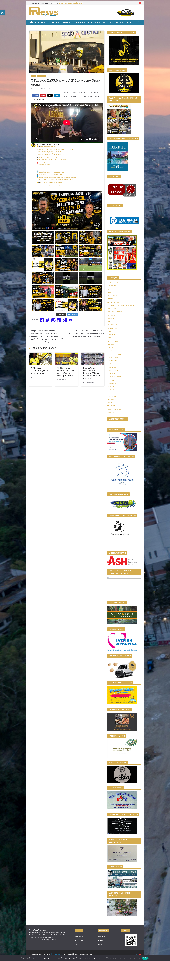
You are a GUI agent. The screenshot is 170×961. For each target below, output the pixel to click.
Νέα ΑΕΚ (100, 944)
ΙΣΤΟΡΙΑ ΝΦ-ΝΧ (40, 22)
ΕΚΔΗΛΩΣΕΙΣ (111, 315)
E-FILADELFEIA (112, 286)
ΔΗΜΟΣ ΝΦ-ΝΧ (112, 309)
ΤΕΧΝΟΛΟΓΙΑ (111, 406)
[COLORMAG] (37, 930)
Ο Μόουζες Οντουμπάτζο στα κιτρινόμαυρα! (39, 370)
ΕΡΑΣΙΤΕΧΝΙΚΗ (112, 328)
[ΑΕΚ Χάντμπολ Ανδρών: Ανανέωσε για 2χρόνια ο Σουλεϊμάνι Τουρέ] (66, 354)
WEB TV (118, 22)
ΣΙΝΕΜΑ (110, 403)
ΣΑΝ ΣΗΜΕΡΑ (111, 399)
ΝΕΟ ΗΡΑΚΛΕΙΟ (112, 360)
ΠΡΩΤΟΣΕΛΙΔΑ (112, 396)
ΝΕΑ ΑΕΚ (65, 22)
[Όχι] (168, 958)
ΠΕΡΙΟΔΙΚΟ (107, 22)
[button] (2, 12)
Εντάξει (145, 958)
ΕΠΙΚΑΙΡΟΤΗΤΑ (93, 22)
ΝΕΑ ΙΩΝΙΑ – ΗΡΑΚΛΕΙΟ (114, 354)
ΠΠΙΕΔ (109, 393)
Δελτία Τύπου (79, 944)
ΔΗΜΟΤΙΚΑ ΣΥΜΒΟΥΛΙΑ (115, 312)
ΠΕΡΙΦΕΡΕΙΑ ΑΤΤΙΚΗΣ (114, 377)
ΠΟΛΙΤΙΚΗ (110, 386)
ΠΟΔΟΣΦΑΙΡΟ (41, 75)
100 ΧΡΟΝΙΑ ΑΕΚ (112, 283)
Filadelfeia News (50, 89)
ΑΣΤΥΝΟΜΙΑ (111, 299)
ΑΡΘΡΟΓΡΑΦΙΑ (112, 296)
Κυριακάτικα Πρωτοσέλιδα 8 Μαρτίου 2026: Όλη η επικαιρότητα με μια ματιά (92, 373)
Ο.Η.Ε (109, 364)
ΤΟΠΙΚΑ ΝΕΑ (53, 22)
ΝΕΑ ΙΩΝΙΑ (110, 351)
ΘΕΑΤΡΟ (110, 331)
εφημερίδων (127, 272)
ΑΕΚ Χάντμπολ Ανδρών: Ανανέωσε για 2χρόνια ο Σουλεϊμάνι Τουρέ (66, 372)
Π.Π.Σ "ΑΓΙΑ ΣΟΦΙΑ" (113, 370)
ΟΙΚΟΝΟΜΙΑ (111, 367)
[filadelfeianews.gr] (31, 22)
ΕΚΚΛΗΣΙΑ (110, 318)
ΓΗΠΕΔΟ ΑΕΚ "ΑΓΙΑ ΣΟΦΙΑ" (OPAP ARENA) (120, 305)
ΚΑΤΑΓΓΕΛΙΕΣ (111, 334)
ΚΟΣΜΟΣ (110, 338)
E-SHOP (129, 22)
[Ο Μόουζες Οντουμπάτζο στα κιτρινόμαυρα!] (40, 354)
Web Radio (101, 936)
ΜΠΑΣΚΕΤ (110, 344)
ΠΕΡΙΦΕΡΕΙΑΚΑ (78, 22)
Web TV (100, 940)
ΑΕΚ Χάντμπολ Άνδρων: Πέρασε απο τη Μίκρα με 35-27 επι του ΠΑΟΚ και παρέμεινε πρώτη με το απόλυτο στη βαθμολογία (85, 333)
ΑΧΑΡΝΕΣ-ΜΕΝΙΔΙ (113, 302)
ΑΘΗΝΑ (109, 292)
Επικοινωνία (79, 936)
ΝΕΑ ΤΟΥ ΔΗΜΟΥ (113, 357)
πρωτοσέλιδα (119, 272)
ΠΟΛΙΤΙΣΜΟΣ (111, 390)
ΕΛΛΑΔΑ (109, 321)
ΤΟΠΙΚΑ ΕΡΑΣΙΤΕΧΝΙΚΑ (114, 409)
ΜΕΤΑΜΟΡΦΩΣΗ (112, 341)
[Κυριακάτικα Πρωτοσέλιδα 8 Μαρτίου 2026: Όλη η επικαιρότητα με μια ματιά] (92, 354)
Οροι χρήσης (79, 940)
